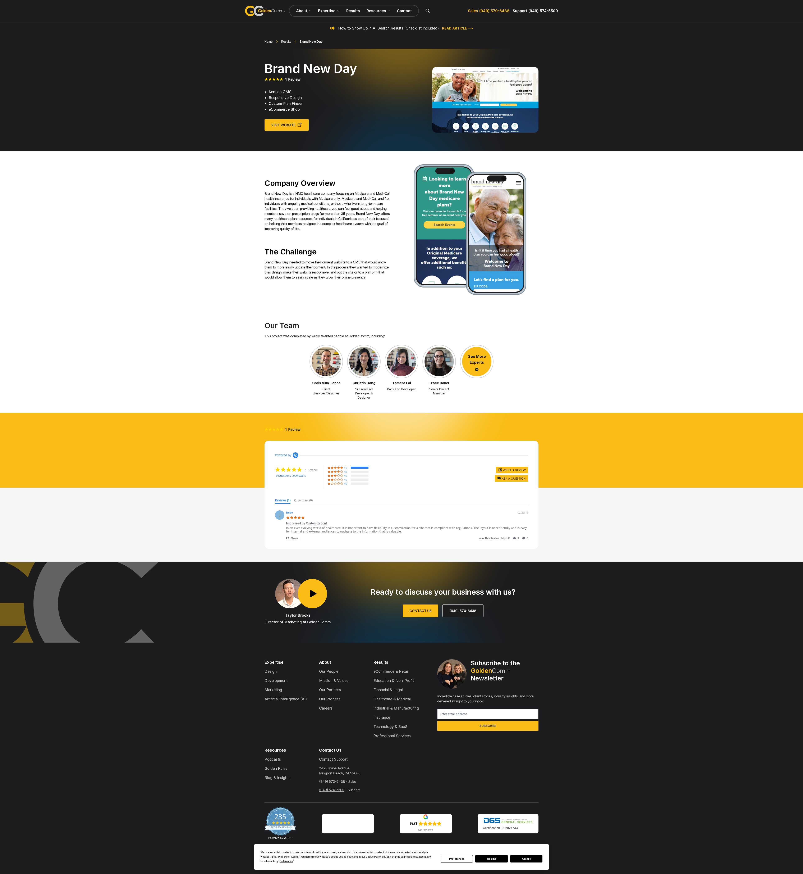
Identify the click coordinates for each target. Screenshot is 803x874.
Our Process (329, 699)
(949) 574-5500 (331, 790)
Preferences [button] (286, 861)
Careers (325, 708)
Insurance (381, 717)
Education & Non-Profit (393, 680)
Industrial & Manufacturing (396, 708)
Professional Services (392, 736)
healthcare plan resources (293, 219)
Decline (491, 858)
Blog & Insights (277, 777)
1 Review (292, 79)
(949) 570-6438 (463, 611)
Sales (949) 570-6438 (488, 11)
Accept (526, 858)
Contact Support (333, 759)
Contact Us (420, 611)
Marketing (273, 690)
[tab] (282, 501)
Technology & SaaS (390, 726)
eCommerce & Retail (391, 671)
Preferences (456, 858)
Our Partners (330, 690)
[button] (511, 478)
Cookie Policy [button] (373, 856)
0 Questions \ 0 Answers (291, 475)
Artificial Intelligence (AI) (286, 699)
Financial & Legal (388, 690)
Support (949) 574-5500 (535, 11)
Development (276, 680)
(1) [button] (345, 467)
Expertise (274, 662)
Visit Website (283, 125)
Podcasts (273, 759)
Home (269, 41)
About (325, 662)
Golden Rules (276, 768)
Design (271, 671)
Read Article (454, 28)
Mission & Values (333, 680)
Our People (328, 671)
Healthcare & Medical (392, 699)
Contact (404, 11)
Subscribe (487, 726)
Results (353, 11)
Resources (275, 750)
